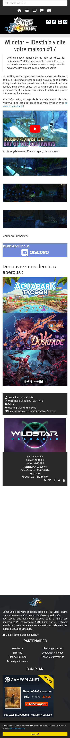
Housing (12, 407)
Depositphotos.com (17, 661)
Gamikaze (17, 648)
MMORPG (39, 463)
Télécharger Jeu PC (52, 648)
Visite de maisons (27, 407)
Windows (42, 466)
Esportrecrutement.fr (52, 657)
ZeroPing (17, 652)
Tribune (12, 404)
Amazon (51, 411)
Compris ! (35, 734)
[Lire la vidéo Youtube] (35, 129)
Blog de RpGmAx (17, 657)
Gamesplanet (36, 411)
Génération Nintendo (53, 652)
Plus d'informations (17, 728)
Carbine (39, 456)
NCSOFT (39, 460)
